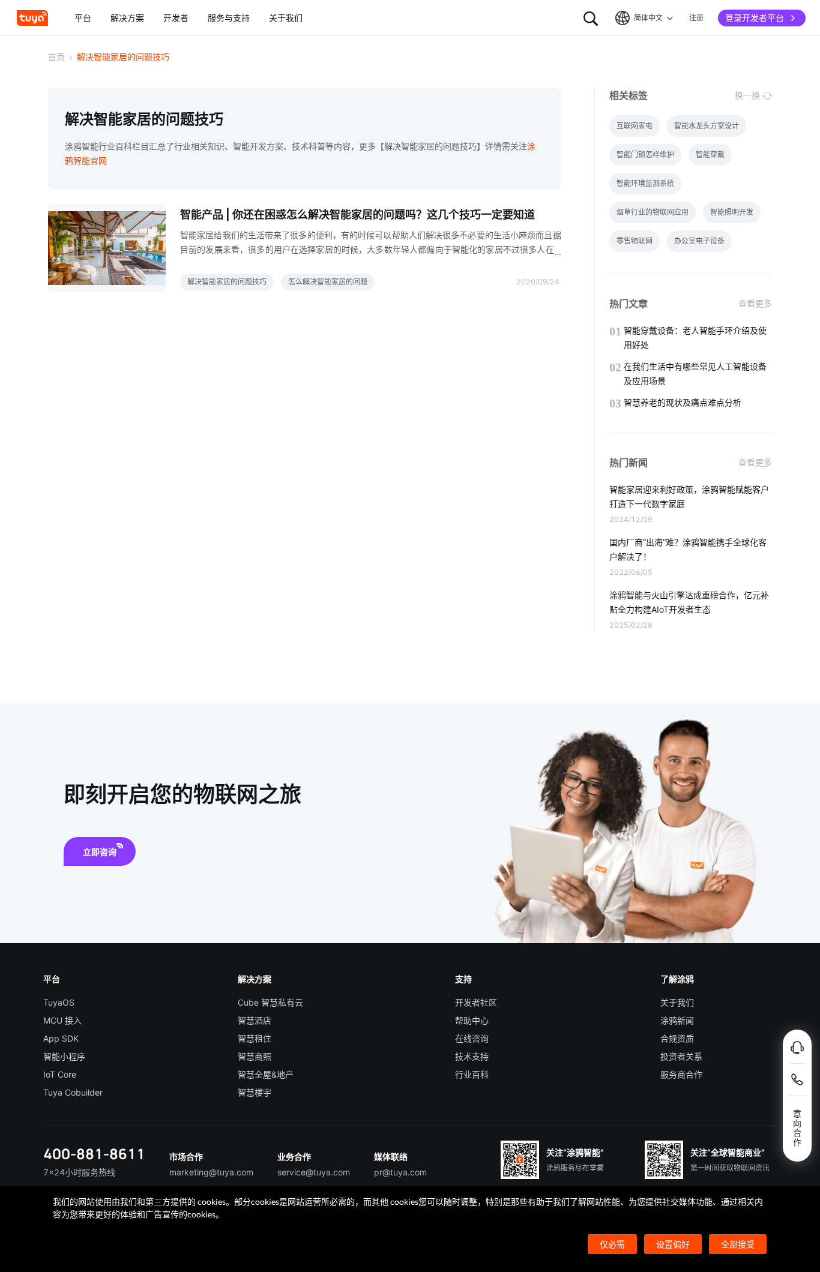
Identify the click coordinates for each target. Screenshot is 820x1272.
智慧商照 (254, 1056)
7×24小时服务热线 (79, 1172)
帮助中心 (472, 1020)
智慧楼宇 (254, 1092)
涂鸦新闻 (677, 1020)
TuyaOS (58, 1002)
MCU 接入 (62, 1020)
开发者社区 (476, 1002)
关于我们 (677, 1002)
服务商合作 (681, 1074)
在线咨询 (472, 1038)
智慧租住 (254, 1038)
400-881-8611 (94, 1153)
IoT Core (59, 1074)
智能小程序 (64, 1056)
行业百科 (472, 1074)
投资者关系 (681, 1056)
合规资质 (677, 1038)
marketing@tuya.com (211, 1172)
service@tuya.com (313, 1172)
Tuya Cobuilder (73, 1092)
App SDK (61, 1038)
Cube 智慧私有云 (270, 1002)
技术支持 (472, 1056)
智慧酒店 (254, 1020)
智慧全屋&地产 (266, 1074)
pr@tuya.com (400, 1172)
